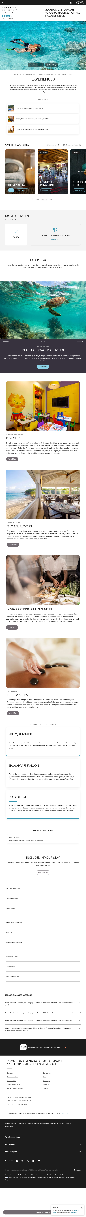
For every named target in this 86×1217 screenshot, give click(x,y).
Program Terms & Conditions (44, 1175)
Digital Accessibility (29, 1177)
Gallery (45, 1088)
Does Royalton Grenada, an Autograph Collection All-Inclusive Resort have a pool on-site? (39, 1013)
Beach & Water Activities (15, 1088)
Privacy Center (59, 1175)
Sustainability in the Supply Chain (47, 1177)
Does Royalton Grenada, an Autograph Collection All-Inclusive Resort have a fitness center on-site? (40, 1004)
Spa (44, 1077)
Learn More (22, 190)
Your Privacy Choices (14, 1177)
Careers (22, 1175)
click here (74, 1212)
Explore (53, 239)
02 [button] (44, 341)
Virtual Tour (12, 459)
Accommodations (12, 1077)
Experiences (47, 1073)
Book (11, 190)
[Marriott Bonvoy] (79, 2)
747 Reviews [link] (9, 18)
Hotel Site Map (70, 1177)
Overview (10, 1073)
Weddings (46, 1081)
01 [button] (41, 341)
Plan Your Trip (43, 873)
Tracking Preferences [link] (11, 1175)
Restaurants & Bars (13, 1085)
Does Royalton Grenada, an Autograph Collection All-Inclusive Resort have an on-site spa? (39, 1021)
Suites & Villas (11, 1081)
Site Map (61, 1177)
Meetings (46, 1085)
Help (6, 1180)
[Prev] (6, 341)
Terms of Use (30, 1175)
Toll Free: (17, 1105)
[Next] (80, 341)
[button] (71, 2)
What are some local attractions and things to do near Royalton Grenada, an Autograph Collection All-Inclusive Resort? (38, 1029)
